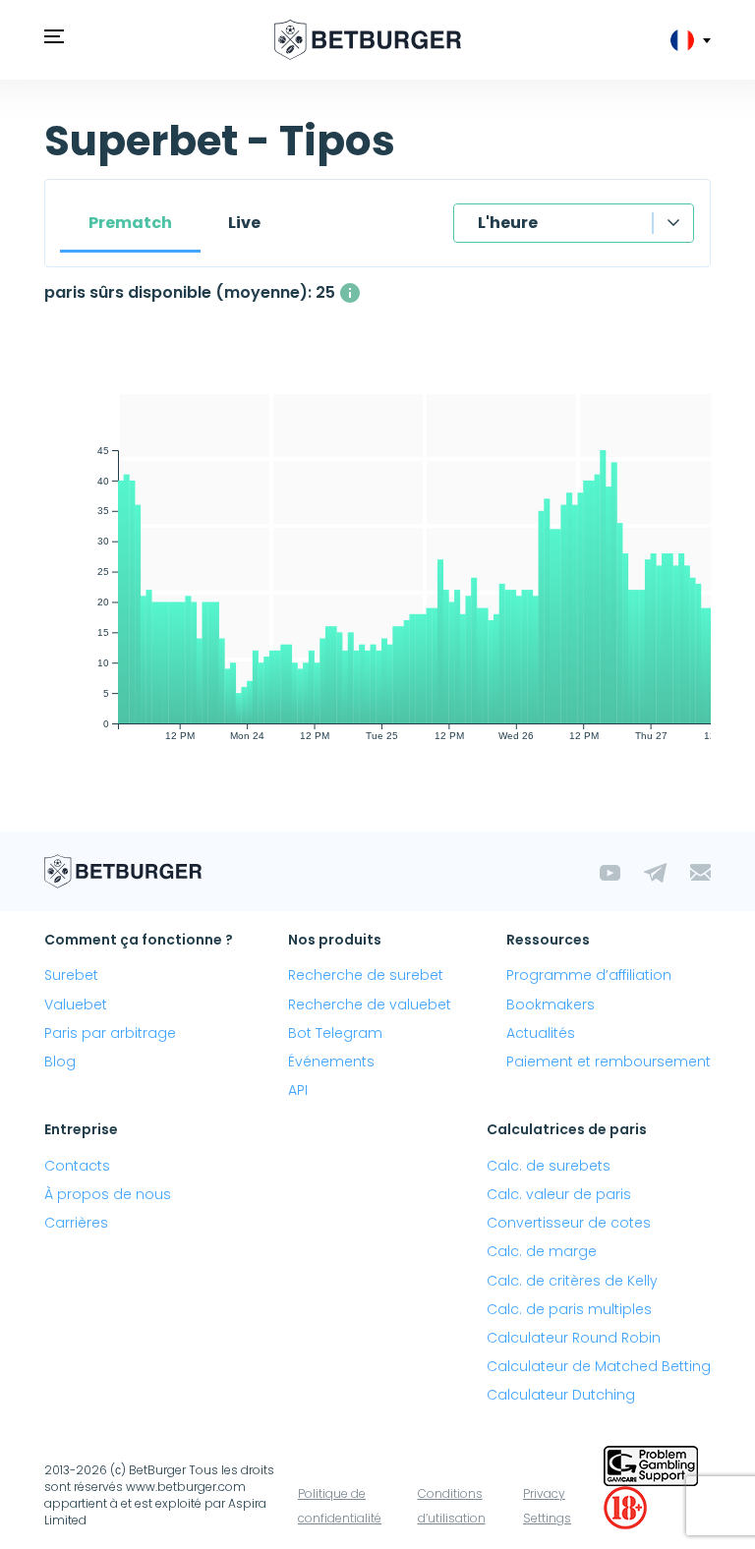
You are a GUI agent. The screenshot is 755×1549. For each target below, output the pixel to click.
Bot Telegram (335, 1033)
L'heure (508, 222)
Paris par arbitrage (110, 1033)
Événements (331, 1061)
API (298, 1090)
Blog (60, 1061)
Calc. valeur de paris (559, 1194)
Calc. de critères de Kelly (572, 1281)
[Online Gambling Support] (651, 1464)
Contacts (77, 1166)
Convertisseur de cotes (569, 1223)
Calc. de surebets (548, 1166)
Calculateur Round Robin (574, 1338)
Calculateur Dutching (561, 1395)
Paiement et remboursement (608, 1061)
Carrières (76, 1223)
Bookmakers (550, 1004)
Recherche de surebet (365, 975)
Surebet (71, 975)
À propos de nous (107, 1194)
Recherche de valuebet (369, 1004)
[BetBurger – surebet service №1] (367, 40)
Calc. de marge (542, 1251)
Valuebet (75, 1004)
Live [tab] (244, 222)
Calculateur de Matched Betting (599, 1366)
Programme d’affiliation (588, 975)
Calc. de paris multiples (569, 1309)
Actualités (540, 1033)
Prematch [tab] (130, 222)
